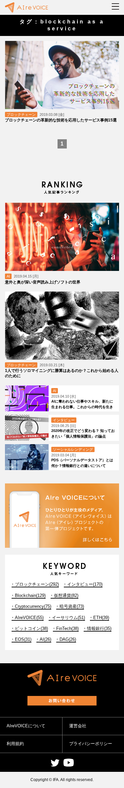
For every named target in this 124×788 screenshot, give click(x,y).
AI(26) (45, 639)
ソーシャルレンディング (73, 449)
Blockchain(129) (30, 595)
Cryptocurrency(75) (33, 606)
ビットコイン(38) (31, 628)
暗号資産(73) (72, 606)
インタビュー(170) (85, 584)
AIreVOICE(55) (29, 617)
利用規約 (15, 743)
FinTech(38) (67, 628)
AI (8, 276)
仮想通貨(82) (66, 595)
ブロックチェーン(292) (37, 584)
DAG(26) (68, 639)
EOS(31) (23, 639)
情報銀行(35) (99, 628)
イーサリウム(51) (68, 617)
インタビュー (64, 420)
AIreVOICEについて (26, 725)
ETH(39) (101, 617)
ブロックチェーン (21, 114)
